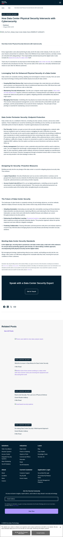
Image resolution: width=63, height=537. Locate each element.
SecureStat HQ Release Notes (44, 476)
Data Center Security (23, 359)
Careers (4, 481)
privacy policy (16, 265)
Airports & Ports (24, 454)
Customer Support (25, 473)
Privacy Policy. (16, 505)
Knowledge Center (43, 454)
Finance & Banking (25, 451)
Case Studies (41, 451)
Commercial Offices (25, 456)
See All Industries (24, 464)
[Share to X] (11, 307)
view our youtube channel (60, 522)
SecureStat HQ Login (43, 473)
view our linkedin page (57, 522)
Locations (4, 475)
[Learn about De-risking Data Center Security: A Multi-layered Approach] (31, 412)
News (3, 478)
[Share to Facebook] (4, 306)
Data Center (23, 449)
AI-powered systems (33, 218)
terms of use (6, 265)
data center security (44, 61)
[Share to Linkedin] (7, 306)
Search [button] (56, 2)
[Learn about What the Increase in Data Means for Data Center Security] (31, 347)
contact (29, 269)
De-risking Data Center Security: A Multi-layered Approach (31, 431)
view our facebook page (51, 522)
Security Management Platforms (44, 481)
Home (3, 7)
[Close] (60, 527)
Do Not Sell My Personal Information (21, 533)
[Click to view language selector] (53, 2)
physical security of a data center (18, 57)
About (3, 473)
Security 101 (41, 456)
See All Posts (8, 331)
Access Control (6, 454)
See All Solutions (6, 464)
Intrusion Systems (6, 451)
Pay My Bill (23, 475)
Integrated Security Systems (7, 457)
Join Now (32, 511)
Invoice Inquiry (23, 478)
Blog (9, 7)
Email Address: (10, 498)
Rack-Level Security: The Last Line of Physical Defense (31, 397)
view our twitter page (54, 522)
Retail (21, 462)
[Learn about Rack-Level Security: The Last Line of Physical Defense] (31, 379)
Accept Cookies (41, 533)
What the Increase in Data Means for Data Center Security (31, 365)
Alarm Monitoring (6, 461)
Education (22, 459)
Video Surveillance (7, 449)
